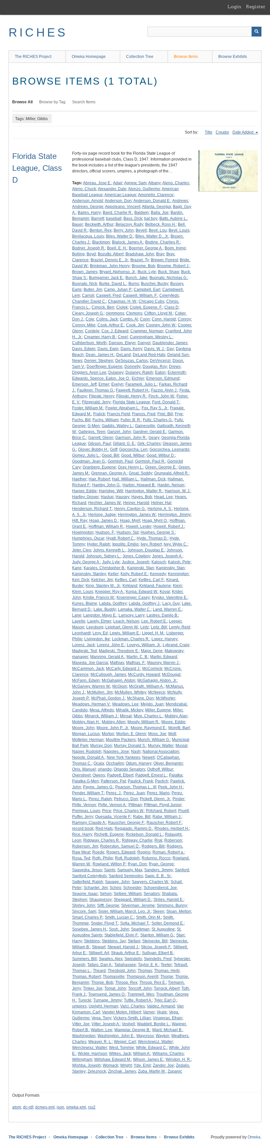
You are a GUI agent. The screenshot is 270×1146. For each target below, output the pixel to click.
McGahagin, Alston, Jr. (157, 680)
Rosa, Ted (81, 858)
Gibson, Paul (99, 443)
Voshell (128, 1024)
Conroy (184, 319)
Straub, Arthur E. (125, 953)
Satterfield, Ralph (87, 881)
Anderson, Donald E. (152, 200)
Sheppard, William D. (132, 899)
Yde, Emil (142, 1065)
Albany (154, 183)
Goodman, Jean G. (89, 461)
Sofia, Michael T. (134, 923)
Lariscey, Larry (132, 615)
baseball (114, 218)
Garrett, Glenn (100, 437)
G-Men (94, 425)
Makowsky (174, 651)
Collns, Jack (107, 319)
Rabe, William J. (166, 816)
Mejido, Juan (152, 704)
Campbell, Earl (147, 289)
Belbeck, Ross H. (160, 224)
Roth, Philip (102, 858)
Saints (109, 870)
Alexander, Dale (112, 189)
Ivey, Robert (151, 544)
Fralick (99, 414)
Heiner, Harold (136, 502)
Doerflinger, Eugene (104, 366)
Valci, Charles (132, 1006)
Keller (113, 574)
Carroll (88, 295)
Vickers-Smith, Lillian (132, 1018)
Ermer (103, 384)
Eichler (138, 378)
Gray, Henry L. (130, 467)
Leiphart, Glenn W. (121, 627)
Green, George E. (160, 467)
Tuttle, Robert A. (138, 1000)
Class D (171, 307)
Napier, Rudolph (86, 751)
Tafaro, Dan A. (99, 964)
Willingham (82, 1059)
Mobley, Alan (176, 716)
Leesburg (94, 627)
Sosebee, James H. (89, 929)
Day (170, 348)
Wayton (162, 1035)
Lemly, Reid (179, 627)
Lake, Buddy (105, 609)
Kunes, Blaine (84, 603)
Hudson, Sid (128, 532)
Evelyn (117, 384)
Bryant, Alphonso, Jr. (117, 271)
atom (16, 1107)
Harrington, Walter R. (144, 491)
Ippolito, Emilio (125, 544)
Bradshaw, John (139, 254)
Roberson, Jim (85, 846)
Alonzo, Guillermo (144, 189)
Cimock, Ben (103, 307)
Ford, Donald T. (165, 402)
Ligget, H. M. (153, 633)
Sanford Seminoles (126, 876)
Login (234, 6)
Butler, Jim (93, 289)
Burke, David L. (112, 283)
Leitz (144, 627)
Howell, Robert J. (168, 526)
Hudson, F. (105, 532)
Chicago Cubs (151, 301)
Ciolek (122, 307)
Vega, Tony (101, 1018)
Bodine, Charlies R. (162, 242)
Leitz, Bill (159, 627)
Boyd (91, 254)
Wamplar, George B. (132, 1030)
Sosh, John (119, 929)
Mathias (117, 662)
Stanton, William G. (157, 935)
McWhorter (165, 698)
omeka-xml (76, 1107)
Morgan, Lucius (86, 733)
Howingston (83, 532)
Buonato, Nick (84, 283)
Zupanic (175, 1071)
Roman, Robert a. (168, 852)
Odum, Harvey (138, 763)
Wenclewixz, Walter (89, 1047)
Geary (153, 437)
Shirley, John (83, 905)
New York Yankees (123, 757)
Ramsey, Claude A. (89, 822)
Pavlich (161, 781)
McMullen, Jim (100, 692)
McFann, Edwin (86, 680)
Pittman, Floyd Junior (162, 804)
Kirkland (129, 585)
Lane (76, 615)
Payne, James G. (98, 787)
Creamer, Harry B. (100, 337)
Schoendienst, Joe (160, 887)
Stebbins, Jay (114, 941)
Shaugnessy (100, 899)
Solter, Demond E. (167, 923)
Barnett (97, 218)
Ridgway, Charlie (137, 840)
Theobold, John (122, 970)
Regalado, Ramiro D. (133, 828)
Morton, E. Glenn (131, 733)
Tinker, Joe (92, 988)
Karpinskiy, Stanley (89, 574)
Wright (126, 1065)
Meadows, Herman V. (91, 704)
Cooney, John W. (161, 325)
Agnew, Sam (135, 183)
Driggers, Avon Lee (89, 372)
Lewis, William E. (125, 633)
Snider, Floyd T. (104, 923)
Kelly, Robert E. (134, 574)
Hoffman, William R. (106, 526)
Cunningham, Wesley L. (151, 337)
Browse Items (186, 56)
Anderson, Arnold (87, 200)
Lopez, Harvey (164, 639)
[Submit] (256, 32)
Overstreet (81, 775)
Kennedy (158, 574)
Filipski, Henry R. (131, 396)
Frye (179, 414)
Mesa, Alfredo (102, 710)
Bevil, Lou (158, 230)
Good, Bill (110, 455)
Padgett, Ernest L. (151, 775)
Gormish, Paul (120, 461)
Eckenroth (177, 372)
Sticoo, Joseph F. (156, 947)
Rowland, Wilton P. (109, 864)
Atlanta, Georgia (156, 206)
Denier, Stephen (98, 360)
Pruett (183, 810)
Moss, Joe (157, 733)
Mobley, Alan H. (86, 722)
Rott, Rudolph (127, 858)
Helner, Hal (161, 502)
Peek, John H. (170, 787)
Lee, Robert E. (154, 621)
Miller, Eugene (158, 710)
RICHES (38, 32)
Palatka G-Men (85, 781)
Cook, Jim (135, 325)
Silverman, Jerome (138, 905)
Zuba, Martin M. (152, 1071)
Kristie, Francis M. (99, 597)
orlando (105, 769)
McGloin (119, 686)
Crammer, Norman (146, 331)
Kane (77, 568)
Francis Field (118, 414)
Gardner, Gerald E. (149, 431)
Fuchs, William (106, 420)
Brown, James (84, 271)
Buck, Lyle (147, 271)
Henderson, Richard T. (92, 508)
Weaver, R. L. (100, 1041)
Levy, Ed (100, 633)
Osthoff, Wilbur (160, 769)
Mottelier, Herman (88, 739)
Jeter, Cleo (81, 550)
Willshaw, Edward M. (112, 1059)
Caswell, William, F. (140, 295)
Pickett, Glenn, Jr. (155, 799)
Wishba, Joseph (86, 1065)
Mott (172, 733)
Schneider (132, 887)
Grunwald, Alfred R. (171, 473)
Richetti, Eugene (109, 834)
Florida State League (131, 402)
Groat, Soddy (140, 473)
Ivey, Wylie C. (175, 544)
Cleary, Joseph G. (88, 313)
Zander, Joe (163, 1065)
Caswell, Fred (108, 295)
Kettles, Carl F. (151, 579)
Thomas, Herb (166, 970)
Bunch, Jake (136, 277)
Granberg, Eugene (99, 467)
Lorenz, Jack (83, 645)
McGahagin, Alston (118, 680)
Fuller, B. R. (131, 420)
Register (255, 6)
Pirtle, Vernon (84, 804)
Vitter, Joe (81, 1024)
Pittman (135, 804)
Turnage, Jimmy (107, 1000)
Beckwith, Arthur (99, 224)
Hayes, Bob (141, 497)
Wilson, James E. (148, 1059)
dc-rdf (28, 1107)
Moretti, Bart (179, 728)
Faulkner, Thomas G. (95, 390)
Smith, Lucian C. (119, 917)
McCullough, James (108, 674)
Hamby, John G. (106, 485)
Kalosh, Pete (179, 562)
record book (83, 828)
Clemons (134, 313)
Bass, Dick (132, 218)
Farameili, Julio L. (141, 384)
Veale (162, 1012)
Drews (174, 366)
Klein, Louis (82, 591)
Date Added (243, 132)
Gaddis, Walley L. (117, 425)
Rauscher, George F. (126, 822)
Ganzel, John (119, 431)
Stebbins (92, 941)
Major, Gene (152, 651)
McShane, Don (140, 698)
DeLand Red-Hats (149, 354)
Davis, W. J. (154, 348)
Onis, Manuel (84, 769)
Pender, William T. (88, 793)
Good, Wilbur (133, 455)
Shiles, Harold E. (168, 899)
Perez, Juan (134, 793)
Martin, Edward (163, 656)
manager (80, 656)
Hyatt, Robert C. (120, 538)
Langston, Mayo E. (100, 615)
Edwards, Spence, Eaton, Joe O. (101, 378)
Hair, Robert (99, 479)
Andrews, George (87, 206)
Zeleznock (97, 1071)
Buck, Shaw (168, 271)
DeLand (123, 354)
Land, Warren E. (167, 609)
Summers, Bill (84, 958)
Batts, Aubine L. (173, 218)
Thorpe (166, 976)
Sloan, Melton (178, 911)
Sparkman (140, 929)
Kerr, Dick (80, 579)
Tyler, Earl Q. (165, 1000)
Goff (113, 449)
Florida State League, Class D (37, 168)
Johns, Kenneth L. (109, 550)
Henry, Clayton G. (130, 508)
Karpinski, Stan (140, 568)
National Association (161, 751)
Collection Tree (139, 56)
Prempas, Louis (86, 810)
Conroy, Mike (83, 325)
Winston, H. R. (178, 1059)
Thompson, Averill (142, 976)
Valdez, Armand (161, 1006)
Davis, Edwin (83, 348)
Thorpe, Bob (102, 982)
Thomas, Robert (86, 976)
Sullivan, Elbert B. (158, 953)
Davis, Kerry (131, 348)
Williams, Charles (168, 1053)
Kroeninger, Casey (133, 597)
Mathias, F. (135, 662)
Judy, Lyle (111, 562)
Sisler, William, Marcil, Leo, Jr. (124, 911)
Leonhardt (81, 633)
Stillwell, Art (99, 953)
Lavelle (78, 621)
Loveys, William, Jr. (144, 645)
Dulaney (115, 372)
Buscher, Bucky (154, 283)
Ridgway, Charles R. (101, 840)
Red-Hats (104, 828)
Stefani (134, 941)
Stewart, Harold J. (123, 947)
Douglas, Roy (155, 366)
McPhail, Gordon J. (108, 698)
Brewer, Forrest (164, 260)
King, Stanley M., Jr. (103, 585)
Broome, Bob (143, 266)
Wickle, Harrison (92, 1053)
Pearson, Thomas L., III (135, 787)
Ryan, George (161, 864)
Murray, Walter (161, 745)
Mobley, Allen (113, 722)
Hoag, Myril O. (155, 520)
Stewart (98, 947)
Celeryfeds (169, 295)
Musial (181, 745)
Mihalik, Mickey (129, 710)
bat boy (150, 218)
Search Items (83, 102)
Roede (98, 852)
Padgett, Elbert (120, 775)
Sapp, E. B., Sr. (158, 876)
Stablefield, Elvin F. (121, 935)
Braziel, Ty (139, 260)
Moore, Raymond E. (148, 728)
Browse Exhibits (232, 56)
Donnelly (132, 366)
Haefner (79, 479)
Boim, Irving (175, 248)
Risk (158, 840)
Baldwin (141, 212)
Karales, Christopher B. (104, 568)
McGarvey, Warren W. (91, 686)
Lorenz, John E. (111, 645)
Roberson (173, 840)
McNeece (156, 692)
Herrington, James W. (137, 514)
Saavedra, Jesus (87, 870)
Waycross (145, 1035)
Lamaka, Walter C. (134, 609)
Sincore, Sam (84, 911)
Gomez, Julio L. (86, 455)
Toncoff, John (140, 988)
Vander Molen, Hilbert (121, 1012)
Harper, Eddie (84, 491)
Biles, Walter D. (119, 236)
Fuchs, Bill (81, 420)
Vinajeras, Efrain (167, 1018)
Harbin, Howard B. (138, 485)
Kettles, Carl (126, 579)
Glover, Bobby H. (93, 449)
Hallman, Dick (153, 479)
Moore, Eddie (173, 722)
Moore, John (83, 728)
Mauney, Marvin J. (163, 662)
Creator (222, 132)
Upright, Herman (103, 1006)
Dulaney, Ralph (139, 372)
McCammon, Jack (88, 668)
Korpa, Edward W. (142, 591)
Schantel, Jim (96, 887)
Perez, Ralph (100, 799)
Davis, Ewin (108, 348)
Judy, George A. (86, 562)
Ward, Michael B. (167, 1030)
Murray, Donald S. (130, 745)
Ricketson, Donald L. (144, 834)
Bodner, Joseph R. (88, 248)
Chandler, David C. (89, 301)
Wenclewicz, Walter (155, 1041)
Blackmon (101, 242)
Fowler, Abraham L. (122, 408)
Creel (123, 337)
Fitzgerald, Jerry (96, 402)
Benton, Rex (101, 230)
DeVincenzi (160, 360)
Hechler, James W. (104, 502)
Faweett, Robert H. (132, 390)
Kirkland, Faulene (155, 585)
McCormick (152, 668)
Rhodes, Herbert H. (171, 828)
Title (208, 132)
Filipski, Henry (101, 396)
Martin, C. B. (137, 656)
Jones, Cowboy (136, 556)
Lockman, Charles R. (130, 639)
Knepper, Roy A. (109, 591)
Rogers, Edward (120, 852)
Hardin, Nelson (170, 485)
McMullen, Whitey (130, 692)
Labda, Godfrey (113, 603)
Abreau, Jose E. (97, 183)
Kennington (178, 574)
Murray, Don (101, 745)
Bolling (78, 254)
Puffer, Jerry (82, 816)
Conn (145, 319)
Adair (117, 183)
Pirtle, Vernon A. (112, 804)
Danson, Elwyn (122, 343)
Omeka (254, 1137)
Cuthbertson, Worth (89, 343)
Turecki (84, 1000)
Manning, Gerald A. (107, 656)
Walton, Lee (101, 1030)
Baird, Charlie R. (117, 212)
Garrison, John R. (131, 437)
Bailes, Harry (89, 212)
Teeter (166, 964)
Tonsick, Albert (166, 988)
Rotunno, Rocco (156, 858)
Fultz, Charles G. (158, 420)
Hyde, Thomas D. (152, 538)
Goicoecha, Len (133, 449)
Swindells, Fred (158, 958)
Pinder (178, 799)
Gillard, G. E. (124, 443)
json (60, 1107)
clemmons (115, 313)
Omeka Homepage (89, 56)
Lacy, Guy (171, 603)
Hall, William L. (125, 479)
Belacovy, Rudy (129, 224)
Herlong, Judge (102, 514)
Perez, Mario (158, 793)
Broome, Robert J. (173, 266)
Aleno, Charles (175, 183)
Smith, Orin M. (148, 917)
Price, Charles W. (128, 810)
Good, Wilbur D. (161, 455)
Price (106, 810)
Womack (110, 1065)
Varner (149, 1012)
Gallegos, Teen (91, 431)
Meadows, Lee (125, 704)
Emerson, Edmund (162, 378)
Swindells (133, 958)
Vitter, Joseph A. (106, 1024)
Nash (136, 751)
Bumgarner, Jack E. (106, 277)
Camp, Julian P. (118, 289)
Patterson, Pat (113, 781)
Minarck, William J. (101, 716)
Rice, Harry (82, 834)
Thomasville (113, 976)
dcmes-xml (45, 1107)
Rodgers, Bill (153, 846)
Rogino (143, 852)
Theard (99, 970)
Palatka (175, 775)
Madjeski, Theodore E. (119, 651)
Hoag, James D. (103, 520)
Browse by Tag (52, 102)
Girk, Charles (149, 443)
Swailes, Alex (110, 958)
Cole (90, 319)
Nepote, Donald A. (88, 757)
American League (120, 194)
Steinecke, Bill (155, 941)
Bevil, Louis (179, 230)
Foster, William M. (87, 408)
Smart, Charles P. (87, 917)
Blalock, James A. (127, 242)
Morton (108, 733)
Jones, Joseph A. (167, 556)
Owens (99, 775)
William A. (141, 1053)
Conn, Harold (164, 319)
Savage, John (117, 881)
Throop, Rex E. (152, 982)
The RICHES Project (33, 56)
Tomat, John (115, 988)
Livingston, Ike (97, 639)
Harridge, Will (111, 491)
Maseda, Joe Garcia (90, 662)
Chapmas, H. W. (122, 301)
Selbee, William (128, 893)
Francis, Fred (143, 414)
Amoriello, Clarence (156, 194)
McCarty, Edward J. (123, 668)
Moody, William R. (143, 722)
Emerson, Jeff (84, 384)
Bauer (77, 224)
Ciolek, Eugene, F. (146, 307)
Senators (152, 893)
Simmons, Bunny (172, 905)
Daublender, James (169, 343)
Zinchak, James (122, 1071)
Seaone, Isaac (85, 893)
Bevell (141, 230)
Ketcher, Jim (102, 579)
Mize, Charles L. (148, 716)
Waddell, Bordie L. (153, 1024)
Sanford (182, 870)
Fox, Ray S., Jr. (155, 408)
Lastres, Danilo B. (162, 615)
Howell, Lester (138, 526)
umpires (79, 1006)
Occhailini (115, 763)
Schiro (115, 887)
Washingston (83, 1035)
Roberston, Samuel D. (120, 846)
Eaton (160, 372)
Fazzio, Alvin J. (164, 390)
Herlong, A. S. (160, 508)
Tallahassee (125, 964)
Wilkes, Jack (120, 1053)
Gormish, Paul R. (150, 461)
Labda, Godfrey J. (144, 603)
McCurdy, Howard (144, 674)
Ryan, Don (137, 864)
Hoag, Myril (130, 520)
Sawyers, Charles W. (150, 881)
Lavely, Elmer (99, 621)
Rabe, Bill (141, 816)
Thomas (145, 970)
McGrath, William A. (146, 686)
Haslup (107, 497)
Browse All (22, 102)
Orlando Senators (129, 769)
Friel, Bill (165, 414)
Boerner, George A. (146, 248)
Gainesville (145, 425)
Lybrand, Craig (176, 645)
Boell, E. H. (117, 248)
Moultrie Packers (121, 739)
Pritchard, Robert (161, 810)
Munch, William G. (154, 739)
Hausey (122, 497)
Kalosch (158, 562)
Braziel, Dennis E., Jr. (109, 260)
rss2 (91, 1107)
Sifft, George (108, 905)
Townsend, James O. (106, 994)
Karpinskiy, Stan (170, 568)
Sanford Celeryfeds (89, 876)
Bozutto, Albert (110, 254)
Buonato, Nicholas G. (168, 277)
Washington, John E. (115, 1035)
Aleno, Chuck (84, 189)
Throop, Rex (126, 982)
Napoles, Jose (116, 751)
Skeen (158, 911)
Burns (133, 283)
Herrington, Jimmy (174, 514)
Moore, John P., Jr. (112, 728)
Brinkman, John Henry (110, 266)
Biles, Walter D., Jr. (152, 236)
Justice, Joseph (135, 562)
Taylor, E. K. (148, 964)
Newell (148, 757)
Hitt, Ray (79, 520)
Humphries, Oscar (88, 538)
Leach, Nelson (126, 621)
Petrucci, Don (126, 799)
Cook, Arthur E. (110, 325)
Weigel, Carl (125, 1041)
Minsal (126, 716)
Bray (160, 254)
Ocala (99, 763)
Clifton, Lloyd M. (158, 313)
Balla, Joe (160, 212)
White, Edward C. (151, 1047)
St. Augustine (163, 929)
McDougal (171, 674)
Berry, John (124, 230)
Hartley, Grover (85, 497)
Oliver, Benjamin (168, 763)
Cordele (92, 331)
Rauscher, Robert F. (164, 822)
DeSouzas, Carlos (131, 360)
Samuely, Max (129, 870)
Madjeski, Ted (84, 651)
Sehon (106, 893)
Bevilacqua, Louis (88, 236)
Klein (177, 585)
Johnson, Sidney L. (103, 556)
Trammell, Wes (140, 994)
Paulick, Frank (140, 781)
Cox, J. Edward (114, 331)
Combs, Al (129, 319)
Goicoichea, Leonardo (169, 449)
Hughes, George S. (158, 532)
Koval (165, 591)
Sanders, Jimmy (158, 870)
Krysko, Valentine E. (169, 597)
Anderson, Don (118, 200)
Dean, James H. (100, 354)
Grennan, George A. (109, 473)
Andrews (180, 200)
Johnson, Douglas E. (146, 550)
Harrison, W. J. (177, 491)
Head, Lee (163, 497)
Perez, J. (114, 793)
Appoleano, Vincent (122, 206)
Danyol (144, 343)
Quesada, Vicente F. (113, 816)
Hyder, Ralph (98, 544)
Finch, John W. (161, 396)
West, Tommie (121, 1047)
